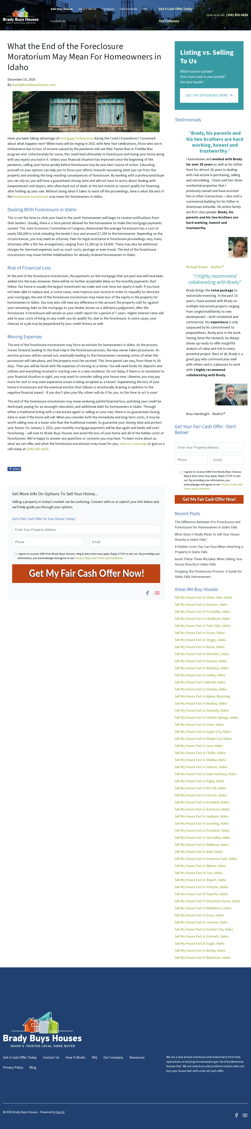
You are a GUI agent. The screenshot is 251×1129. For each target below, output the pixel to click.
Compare (108, 9)
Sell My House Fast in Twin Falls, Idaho (203, 625)
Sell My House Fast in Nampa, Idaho (201, 661)
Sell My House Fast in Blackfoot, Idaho (203, 957)
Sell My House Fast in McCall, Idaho (200, 788)
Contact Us (58, 21)
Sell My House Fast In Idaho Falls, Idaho (203, 597)
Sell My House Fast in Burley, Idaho (200, 950)
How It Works (87, 9)
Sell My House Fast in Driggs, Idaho (200, 639)
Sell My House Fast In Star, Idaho (198, 872)
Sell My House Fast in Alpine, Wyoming (202, 696)
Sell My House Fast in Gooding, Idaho (202, 823)
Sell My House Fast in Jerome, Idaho (201, 922)
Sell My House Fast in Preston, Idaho (201, 887)
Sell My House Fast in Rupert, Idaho (200, 880)
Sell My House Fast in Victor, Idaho (200, 632)
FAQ (145, 9)
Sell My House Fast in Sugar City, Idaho (203, 731)
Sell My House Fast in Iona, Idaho (199, 745)
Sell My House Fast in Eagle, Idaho (200, 943)
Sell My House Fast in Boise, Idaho (200, 647)
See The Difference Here (207, 95)
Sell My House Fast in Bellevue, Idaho (202, 844)
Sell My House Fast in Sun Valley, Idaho (203, 837)
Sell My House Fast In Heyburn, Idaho (202, 816)
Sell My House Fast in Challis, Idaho (200, 752)
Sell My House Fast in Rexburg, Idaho (201, 668)
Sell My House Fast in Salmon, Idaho (201, 767)
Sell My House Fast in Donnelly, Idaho (202, 710)
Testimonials (128, 9)
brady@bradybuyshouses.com (34, 84)
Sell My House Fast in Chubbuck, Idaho (202, 618)
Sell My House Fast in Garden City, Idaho (204, 929)
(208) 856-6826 (237, 15)
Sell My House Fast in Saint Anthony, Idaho (205, 774)
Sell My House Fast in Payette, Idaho (201, 894)
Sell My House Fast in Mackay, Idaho (201, 703)
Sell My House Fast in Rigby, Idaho (199, 781)
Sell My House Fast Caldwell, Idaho (200, 682)
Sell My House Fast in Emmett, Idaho (202, 936)
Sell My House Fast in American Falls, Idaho (206, 858)
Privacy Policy (13, 1067)
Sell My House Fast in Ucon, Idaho (199, 724)
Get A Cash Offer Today (176, 9)
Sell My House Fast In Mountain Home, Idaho (207, 901)
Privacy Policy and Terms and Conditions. (99, 558)
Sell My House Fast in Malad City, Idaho (203, 738)
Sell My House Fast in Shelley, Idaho (200, 760)
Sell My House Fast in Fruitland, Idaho (202, 830)
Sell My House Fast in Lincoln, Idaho (201, 795)
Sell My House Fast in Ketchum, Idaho (202, 809)
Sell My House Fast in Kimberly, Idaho (202, 802)
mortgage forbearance (76, 138)
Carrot (60, 1112)
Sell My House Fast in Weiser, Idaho (200, 865)
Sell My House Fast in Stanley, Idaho (201, 689)
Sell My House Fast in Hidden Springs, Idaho (206, 717)
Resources (137, 1057)
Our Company (169, 21)
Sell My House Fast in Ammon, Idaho (201, 604)
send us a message (133, 443)
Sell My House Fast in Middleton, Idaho (203, 908)
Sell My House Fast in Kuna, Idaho (199, 915)
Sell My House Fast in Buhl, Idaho (199, 851)
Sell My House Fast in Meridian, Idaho (202, 654)
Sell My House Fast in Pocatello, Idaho (202, 611)
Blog (32, 1067)
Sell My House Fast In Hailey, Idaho (200, 675)
